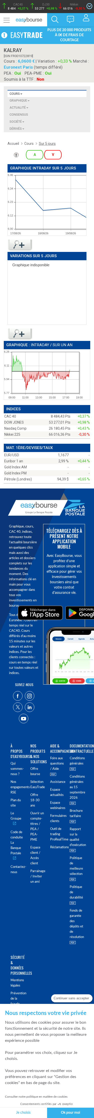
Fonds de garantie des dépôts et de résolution (76, 924)
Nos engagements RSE (17, 787)
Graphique (18, 100)
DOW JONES (14, 422)
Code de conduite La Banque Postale (17, 843)
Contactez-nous (17, 869)
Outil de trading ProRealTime (57, 834)
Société (16, 121)
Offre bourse (35, 771)
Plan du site (16, 803)
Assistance (57, 782)
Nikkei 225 (12, 434)
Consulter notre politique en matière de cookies (36, 1096)
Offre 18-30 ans (35, 800)
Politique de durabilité (76, 892)
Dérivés (16, 128)
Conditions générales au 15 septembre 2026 (76, 787)
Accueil (13, 144)
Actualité (18, 107)
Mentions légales (17, 983)
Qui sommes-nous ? (17, 769)
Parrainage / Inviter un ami (37, 876)
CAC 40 (10, 416)
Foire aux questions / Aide (57, 764)
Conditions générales (76, 761)
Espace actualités (57, 792)
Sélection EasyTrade (37, 784)
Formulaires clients (57, 818)
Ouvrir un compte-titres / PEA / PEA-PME (37, 826)
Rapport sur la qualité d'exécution (76, 837)
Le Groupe (16, 816)
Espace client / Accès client (35, 855)
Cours (15, 94)
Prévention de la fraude (17, 999)
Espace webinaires (57, 805)
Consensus (19, 114)
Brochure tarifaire (76, 813)
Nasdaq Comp (15, 428)
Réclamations (57, 847)
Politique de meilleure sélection (76, 866)
